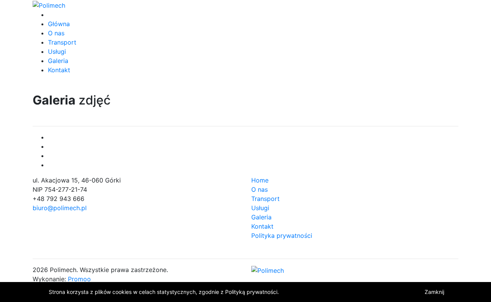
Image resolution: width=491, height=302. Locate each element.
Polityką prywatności (251, 292)
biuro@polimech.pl (60, 208)
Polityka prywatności (281, 235)
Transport (62, 42)
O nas (56, 33)
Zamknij (434, 292)
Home (260, 180)
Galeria (58, 61)
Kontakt (59, 70)
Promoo (79, 279)
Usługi (57, 51)
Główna (59, 24)
